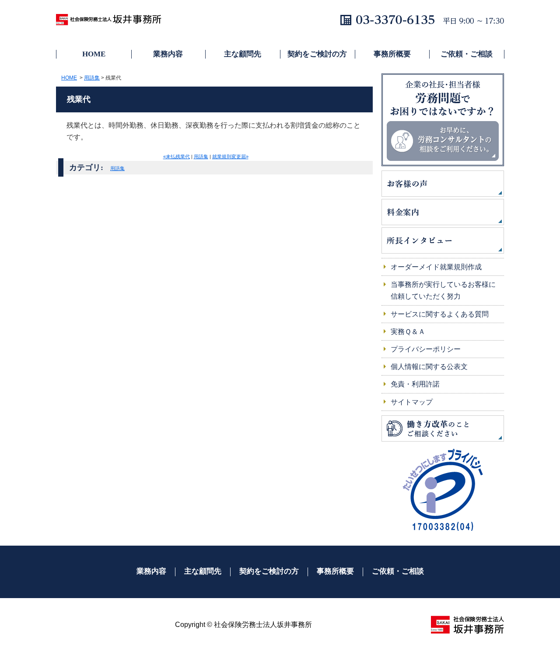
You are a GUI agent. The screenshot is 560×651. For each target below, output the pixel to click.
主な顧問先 (242, 54)
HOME (93, 54)
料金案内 (443, 212)
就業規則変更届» (230, 156)
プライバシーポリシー (426, 349)
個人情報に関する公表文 (429, 366)
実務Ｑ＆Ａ (408, 331)
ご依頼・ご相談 (467, 54)
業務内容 (168, 54)
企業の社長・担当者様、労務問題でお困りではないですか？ (443, 119)
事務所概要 (392, 54)
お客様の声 (443, 184)
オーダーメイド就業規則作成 (436, 267)
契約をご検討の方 (317, 54)
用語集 (92, 78)
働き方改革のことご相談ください (443, 428)
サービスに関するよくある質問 (440, 314)
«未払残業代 (176, 156)
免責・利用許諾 (415, 384)
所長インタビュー (443, 240)
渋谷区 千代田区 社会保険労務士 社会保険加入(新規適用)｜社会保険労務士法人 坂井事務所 (113, 22)
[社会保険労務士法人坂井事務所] (467, 625)
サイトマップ (412, 402)
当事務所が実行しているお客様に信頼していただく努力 (443, 290)
